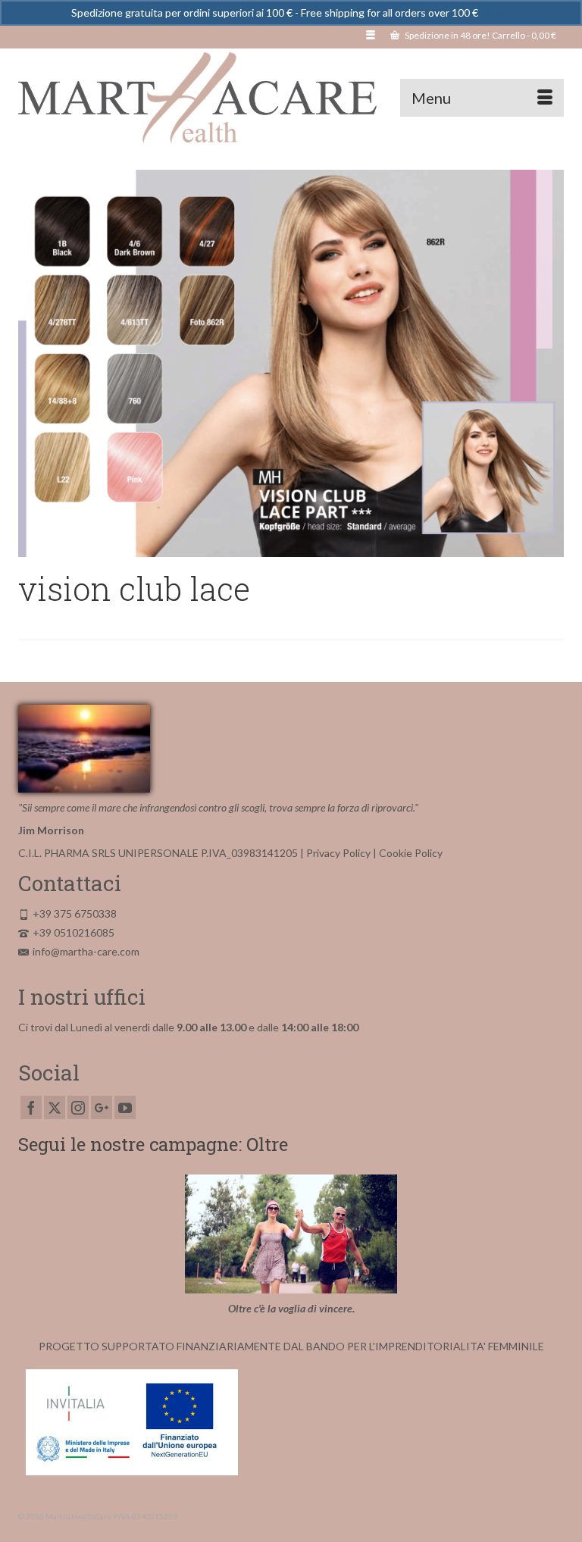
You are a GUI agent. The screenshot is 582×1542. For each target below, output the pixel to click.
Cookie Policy (411, 852)
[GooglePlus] (101, 1107)
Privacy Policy (338, 852)
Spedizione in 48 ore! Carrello (479, 35)
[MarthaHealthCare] (291, 97)
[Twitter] (54, 1107)
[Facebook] (31, 1107)
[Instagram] (78, 1107)
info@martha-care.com (86, 951)
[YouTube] (125, 1107)
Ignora (496, 12)
